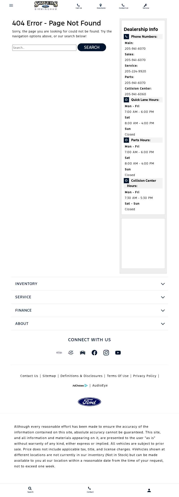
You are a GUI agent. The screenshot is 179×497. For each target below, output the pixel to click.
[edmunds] (82, 353)
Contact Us (29, 376)
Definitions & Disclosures (81, 376)
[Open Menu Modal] (11, 5)
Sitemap (49, 376)
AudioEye (100, 385)
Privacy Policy (145, 376)
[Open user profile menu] (149, 490)
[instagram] (106, 353)
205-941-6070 (135, 49)
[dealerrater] (71, 353)
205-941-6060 (135, 94)
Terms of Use (118, 376)
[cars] (59, 353)
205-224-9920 (135, 71)
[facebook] (94, 353)
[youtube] (118, 353)
